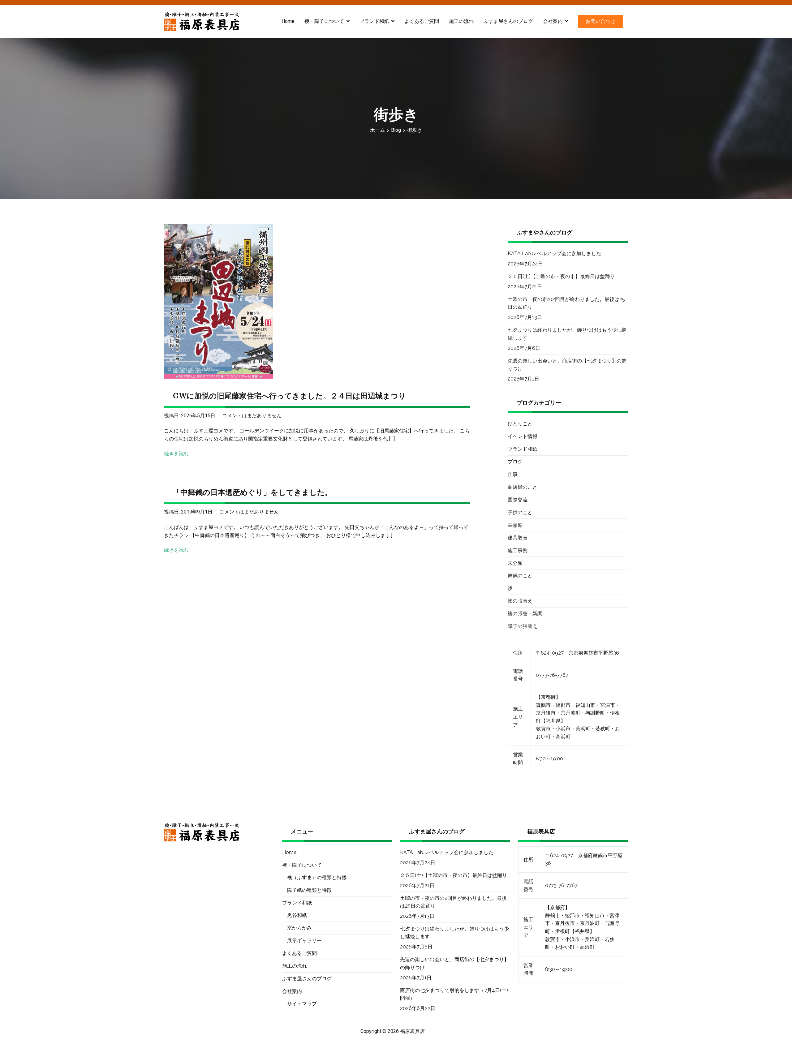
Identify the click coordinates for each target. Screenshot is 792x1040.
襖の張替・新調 (525, 614)
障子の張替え (522, 626)
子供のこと (520, 512)
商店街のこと (522, 487)
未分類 (515, 563)
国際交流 (517, 500)
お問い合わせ (600, 21)
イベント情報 (522, 436)
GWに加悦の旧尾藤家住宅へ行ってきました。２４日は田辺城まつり (289, 396)
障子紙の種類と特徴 (309, 890)
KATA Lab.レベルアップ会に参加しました (554, 253)
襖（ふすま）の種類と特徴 (316, 877)
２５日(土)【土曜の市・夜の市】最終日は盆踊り (561, 276)
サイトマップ (302, 1004)
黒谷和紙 (297, 915)
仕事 (513, 474)
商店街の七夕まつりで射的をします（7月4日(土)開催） (454, 994)
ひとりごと (520, 424)
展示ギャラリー (304, 940)
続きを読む (176, 454)
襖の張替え (520, 601)
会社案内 (553, 21)
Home (288, 21)
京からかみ (299, 928)
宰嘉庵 (515, 525)
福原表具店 (412, 1031)
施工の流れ (461, 21)
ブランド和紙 (522, 449)
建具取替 (517, 538)
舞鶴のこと (520, 575)
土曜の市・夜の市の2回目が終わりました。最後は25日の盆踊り (566, 303)
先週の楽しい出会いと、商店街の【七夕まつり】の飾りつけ (567, 365)
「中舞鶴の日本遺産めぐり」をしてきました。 (252, 492)
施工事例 (517, 550)
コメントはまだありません (252, 416)
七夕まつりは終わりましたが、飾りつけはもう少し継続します (567, 334)
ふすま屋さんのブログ (508, 21)
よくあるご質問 (421, 21)
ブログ (515, 462)
